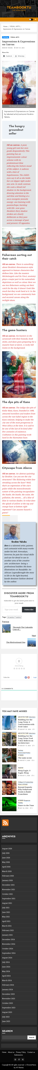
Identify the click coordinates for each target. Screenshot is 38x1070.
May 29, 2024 (20, 48)
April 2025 (6, 921)
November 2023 (8, 998)
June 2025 (6, 912)
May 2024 (6, 971)
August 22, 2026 (25, 729)
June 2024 (6, 967)
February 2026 (8, 876)
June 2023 (6, 1021)
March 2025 (7, 926)
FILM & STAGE (22, 784)
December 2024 (8, 939)
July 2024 (6, 962)
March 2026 (7, 871)
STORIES (20, 755)
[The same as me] (9, 755)
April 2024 (6, 976)
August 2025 (7, 903)
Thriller (20, 803)
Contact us (31, 1052)
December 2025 (8, 885)
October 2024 (7, 948)
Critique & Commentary (25, 782)
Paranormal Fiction (24, 753)
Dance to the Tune (26, 805)
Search (7, 1031)
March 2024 (7, 980)
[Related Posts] (14, 518)
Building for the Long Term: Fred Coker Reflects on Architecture (25, 739)
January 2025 (7, 935)
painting (18, 617)
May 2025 (6, 917)
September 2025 (8, 898)
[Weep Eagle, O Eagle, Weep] (9, 771)
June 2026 (6, 858)
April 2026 (6, 867)
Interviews (32, 717)
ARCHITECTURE (23, 717)
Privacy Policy (21, 1052)
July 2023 (6, 1017)
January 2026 (7, 880)
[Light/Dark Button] (31, 19)
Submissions (18, 1055)
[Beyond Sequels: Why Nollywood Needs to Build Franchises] (9, 788)
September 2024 (8, 953)
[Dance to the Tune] (9, 804)
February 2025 (8, 930)
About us (11, 1052)
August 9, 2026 (25, 760)
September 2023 (8, 1007)
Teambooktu (19, 7)
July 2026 (6, 853)
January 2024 (7, 989)
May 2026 (6, 862)
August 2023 (7, 1012)
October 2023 (7, 1003)
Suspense (27, 800)
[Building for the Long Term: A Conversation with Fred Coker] (9, 723)
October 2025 (7, 894)
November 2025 (8, 889)
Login (35, 677)
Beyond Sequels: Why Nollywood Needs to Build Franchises (25, 790)
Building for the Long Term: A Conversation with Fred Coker (26, 723)
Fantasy (20, 750)
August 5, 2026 (25, 776)
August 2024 (7, 958)
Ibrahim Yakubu (7, 48)
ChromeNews (31, 1065)
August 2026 (7, 848)
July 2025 (6, 907)
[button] (35, 19)
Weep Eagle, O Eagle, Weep (24, 771)
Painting (5, 37)
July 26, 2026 (24, 808)
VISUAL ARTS (14, 37)
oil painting (11, 617)
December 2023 (8, 994)
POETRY (20, 768)
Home (4, 1052)
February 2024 (8, 985)
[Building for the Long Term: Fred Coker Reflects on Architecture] (9, 739)
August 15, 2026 (25, 746)
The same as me (25, 758)
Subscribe (28, 609)
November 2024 (8, 944)
